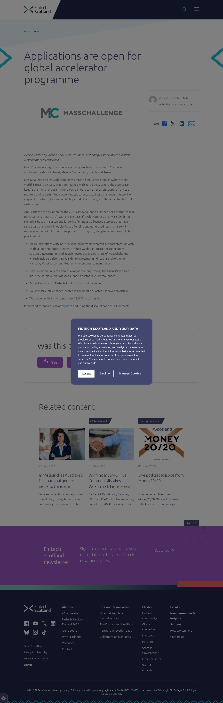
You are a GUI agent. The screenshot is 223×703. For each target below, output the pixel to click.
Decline (105, 373)
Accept (86, 373)
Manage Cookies (130, 373)
